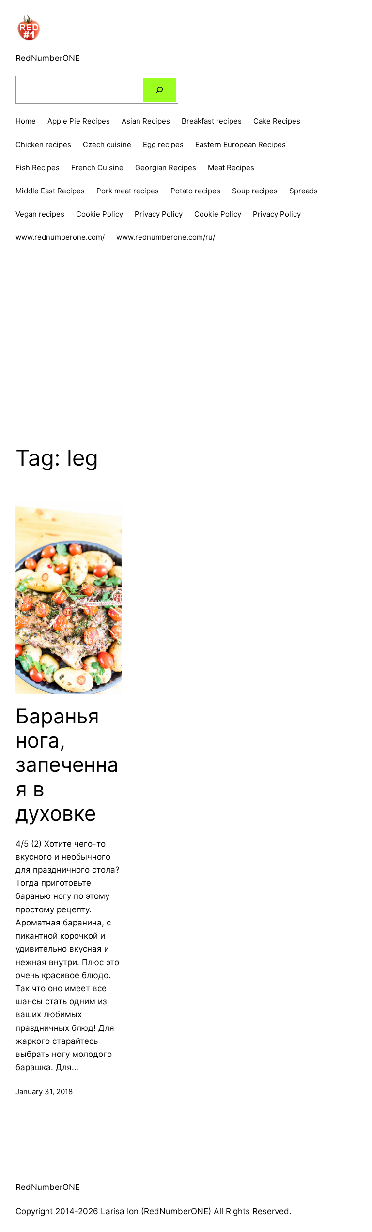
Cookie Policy (217, 214)
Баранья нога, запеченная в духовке (67, 765)
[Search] (159, 90)
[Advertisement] (186, 336)
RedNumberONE (48, 58)
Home (26, 121)
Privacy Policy (277, 214)
